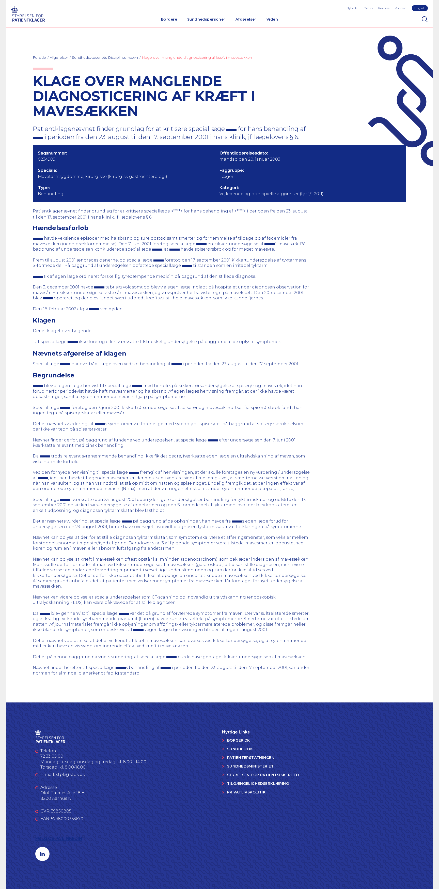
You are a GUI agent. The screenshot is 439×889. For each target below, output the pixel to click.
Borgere (169, 19)
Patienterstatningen (250, 757)
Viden (272, 19)
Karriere (384, 8)
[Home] (28, 13)
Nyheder (353, 8)
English (419, 8)
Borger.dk (238, 740)
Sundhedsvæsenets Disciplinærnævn (105, 57)
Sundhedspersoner (206, 19)
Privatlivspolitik (246, 792)
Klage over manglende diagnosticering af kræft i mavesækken (197, 57)
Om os (368, 8)
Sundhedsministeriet (250, 766)
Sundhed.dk (240, 749)
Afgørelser (246, 19)
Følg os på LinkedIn (58, 838)
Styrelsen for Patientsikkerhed (263, 775)
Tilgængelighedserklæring (258, 783)
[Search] (425, 19)
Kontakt (401, 8)
